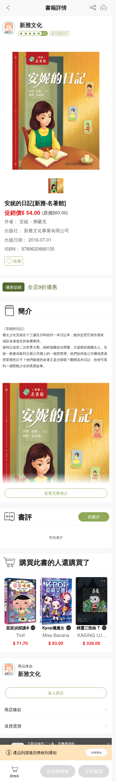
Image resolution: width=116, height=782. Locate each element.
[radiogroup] (30, 33)
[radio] (22, 33)
